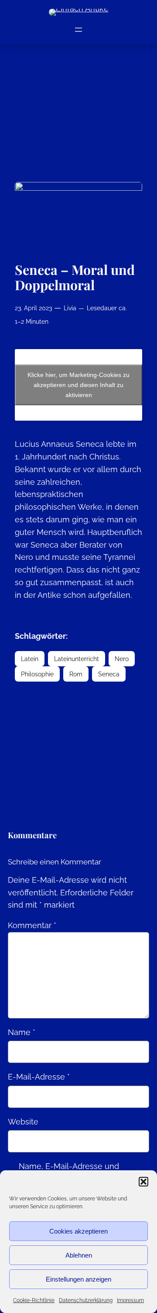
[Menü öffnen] (78, 29)
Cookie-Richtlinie (34, 1300)
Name (21, 1032)
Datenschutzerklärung (86, 1300)
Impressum (130, 1300)
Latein (29, 658)
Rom (75, 674)
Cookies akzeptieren (78, 1231)
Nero (122, 658)
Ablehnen (78, 1255)
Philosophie (37, 674)
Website (23, 1121)
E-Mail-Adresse (39, 1076)
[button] (143, 1181)
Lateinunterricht (76, 658)
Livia (70, 308)
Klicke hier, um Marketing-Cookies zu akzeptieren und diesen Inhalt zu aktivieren (78, 384)
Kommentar (32, 925)
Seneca (108, 674)
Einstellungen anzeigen (78, 1279)
